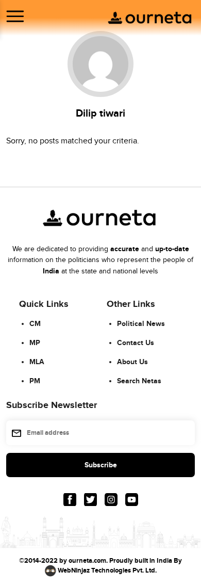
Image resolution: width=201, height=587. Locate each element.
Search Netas (139, 381)
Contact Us (135, 342)
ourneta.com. (88, 561)
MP (34, 342)
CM (35, 323)
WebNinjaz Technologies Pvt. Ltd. (107, 570)
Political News (141, 323)
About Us (132, 361)
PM (34, 381)
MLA (36, 361)
